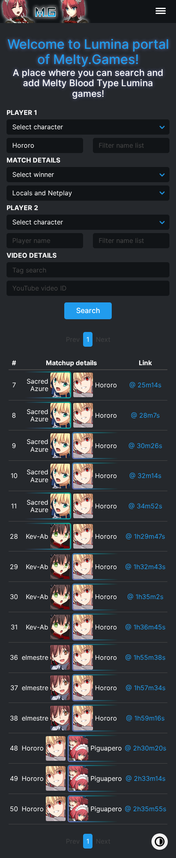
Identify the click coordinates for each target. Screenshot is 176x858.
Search (88, 310)
